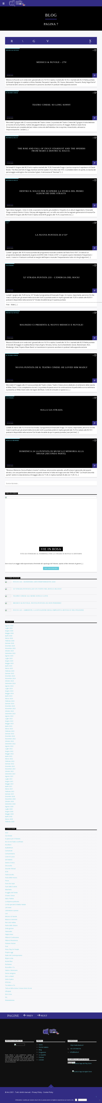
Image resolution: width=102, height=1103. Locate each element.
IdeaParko (8, 889)
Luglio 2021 (9, 779)
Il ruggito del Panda (11, 892)
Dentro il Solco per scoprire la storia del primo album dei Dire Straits (51, 192)
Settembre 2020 (10, 804)
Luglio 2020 (9, 809)
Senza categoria (10, 973)
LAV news (8, 907)
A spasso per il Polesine (12, 839)
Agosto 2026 (9, 626)
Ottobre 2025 (9, 651)
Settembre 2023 (10, 714)
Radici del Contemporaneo (13, 955)
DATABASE (8, 860)
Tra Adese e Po (10, 985)
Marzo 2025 (9, 668)
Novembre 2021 (10, 769)
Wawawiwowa (9, 1000)
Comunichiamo (10, 854)
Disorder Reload (10, 869)
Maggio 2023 (9, 724)
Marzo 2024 (9, 698)
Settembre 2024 (10, 683)
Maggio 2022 (9, 754)
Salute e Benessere (11, 970)
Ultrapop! (8, 991)
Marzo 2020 (9, 819)
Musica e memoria (12, 440)
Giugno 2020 (9, 811)
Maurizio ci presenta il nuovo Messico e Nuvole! (51, 324)
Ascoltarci (8, 845)
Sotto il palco (9, 979)
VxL (6, 997)
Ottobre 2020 (9, 801)
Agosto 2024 (9, 686)
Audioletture (9, 848)
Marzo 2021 (9, 789)
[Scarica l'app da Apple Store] (82, 1073)
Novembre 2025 (10, 648)
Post (6, 946)
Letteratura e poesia (11, 910)
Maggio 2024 (9, 693)
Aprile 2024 (8, 696)
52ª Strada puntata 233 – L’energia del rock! (51, 277)
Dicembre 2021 (10, 766)
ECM (6, 872)
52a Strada (10, 265)
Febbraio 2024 (9, 701)
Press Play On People (12, 949)
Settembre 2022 (10, 744)
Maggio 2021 (9, 784)
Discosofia (8, 866)
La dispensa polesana (12, 901)
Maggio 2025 (9, 663)
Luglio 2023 (9, 719)
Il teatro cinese (12, 93)
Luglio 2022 (9, 749)
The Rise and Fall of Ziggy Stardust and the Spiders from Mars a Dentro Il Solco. (51, 149)
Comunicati (8, 851)
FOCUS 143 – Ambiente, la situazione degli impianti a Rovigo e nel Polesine (48, 610)
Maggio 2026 (9, 633)
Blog (40, 1050)
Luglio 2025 (9, 658)
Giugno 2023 (9, 721)
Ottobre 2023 (9, 711)
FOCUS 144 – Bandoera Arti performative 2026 (34, 582)
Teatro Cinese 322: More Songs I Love (30, 596)
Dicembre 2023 (10, 706)
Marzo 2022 (9, 759)
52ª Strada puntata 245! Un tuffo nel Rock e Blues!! (37, 589)
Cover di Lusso (10, 857)
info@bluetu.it (74, 1052)
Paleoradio (8, 931)
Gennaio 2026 (9, 643)
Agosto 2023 (9, 716)
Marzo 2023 (9, 729)
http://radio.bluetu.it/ (77, 1045)
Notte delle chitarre (11, 925)
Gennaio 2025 (9, 673)
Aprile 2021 (8, 786)
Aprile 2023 (8, 726)
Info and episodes (50, 568)
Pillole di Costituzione (12, 937)
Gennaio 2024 (9, 703)
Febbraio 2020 (9, 821)
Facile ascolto (9, 875)
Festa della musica (11, 878)
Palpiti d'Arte (9, 934)
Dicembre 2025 (10, 646)
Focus (7, 881)
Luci (6, 913)
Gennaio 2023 (9, 734)
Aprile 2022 (8, 756)
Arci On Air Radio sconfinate (14, 842)
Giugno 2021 (9, 781)
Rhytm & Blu (9, 958)
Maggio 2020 (9, 814)
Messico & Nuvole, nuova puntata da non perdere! (37, 603)
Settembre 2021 (10, 774)
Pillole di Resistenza (11, 940)
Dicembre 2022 (10, 736)
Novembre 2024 (10, 678)
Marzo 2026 (9, 638)
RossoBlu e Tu (10, 967)
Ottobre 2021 (9, 771)
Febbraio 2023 (9, 731)
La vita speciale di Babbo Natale (15, 904)
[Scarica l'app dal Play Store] (82, 1065)
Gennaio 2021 (9, 794)
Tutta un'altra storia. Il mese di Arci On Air (18, 988)
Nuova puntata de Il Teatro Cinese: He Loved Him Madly (51, 367)
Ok (76, 1100)
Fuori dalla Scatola (11, 886)
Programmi (42, 1052)
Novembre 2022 (10, 739)
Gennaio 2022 (9, 764)
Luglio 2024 (9, 688)
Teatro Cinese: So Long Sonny (51, 104)
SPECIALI (8, 982)
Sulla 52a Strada (51, 410)
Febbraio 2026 (9, 641)
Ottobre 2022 (9, 741)
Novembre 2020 (10, 799)
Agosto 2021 (9, 776)
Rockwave (8, 964)
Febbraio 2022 (9, 761)
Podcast (41, 1057)
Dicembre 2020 (10, 796)
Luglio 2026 (9, 628)
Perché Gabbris (43, 1047)
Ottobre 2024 (9, 681)
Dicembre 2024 (10, 676)
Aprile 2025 (8, 666)
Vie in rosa (8, 994)
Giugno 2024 (9, 691)
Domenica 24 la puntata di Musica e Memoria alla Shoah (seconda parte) (51, 452)
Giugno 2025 (9, 661)
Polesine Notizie (10, 943)
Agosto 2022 (9, 746)
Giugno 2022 (9, 751)
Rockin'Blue (9, 961)
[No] (100, 1100)
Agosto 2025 (9, 656)
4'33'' (7, 223)
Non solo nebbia (10, 922)
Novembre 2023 (10, 708)
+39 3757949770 (75, 1049)
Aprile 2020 (8, 816)
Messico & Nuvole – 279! (51, 62)
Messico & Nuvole (12, 50)
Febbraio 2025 (9, 671)
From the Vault (10, 883)
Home (41, 1045)
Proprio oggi (9, 952)
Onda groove (9, 928)
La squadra (42, 1055)
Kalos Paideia (9, 898)
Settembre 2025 (10, 653)
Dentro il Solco (12, 137)
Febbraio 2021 (9, 791)
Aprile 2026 (8, 636)
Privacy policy (82, 1100)
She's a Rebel (9, 976)
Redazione (10, 74)
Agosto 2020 (9, 806)
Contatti (41, 1060)
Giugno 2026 (9, 631)
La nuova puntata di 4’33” (51, 235)
